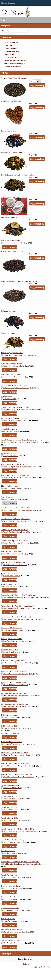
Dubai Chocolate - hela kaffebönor (13, 682)
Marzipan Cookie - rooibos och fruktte (15, 752)
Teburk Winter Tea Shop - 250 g (12, 840)
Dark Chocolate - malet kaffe (11, 551)
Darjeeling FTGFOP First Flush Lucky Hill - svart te (19, 281)
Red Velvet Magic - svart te (11, 240)
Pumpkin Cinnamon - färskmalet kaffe (14, 704)
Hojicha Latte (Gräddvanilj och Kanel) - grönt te (18, 175)
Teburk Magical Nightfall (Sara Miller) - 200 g (17, 829)
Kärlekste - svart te (7, 396)
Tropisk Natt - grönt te (9, 333)
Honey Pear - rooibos (8, 453)
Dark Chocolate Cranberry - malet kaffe (15, 763)
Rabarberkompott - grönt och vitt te (13, 660)
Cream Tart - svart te (8, 918)
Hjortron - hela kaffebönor (10, 897)
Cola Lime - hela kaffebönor (11, 101)
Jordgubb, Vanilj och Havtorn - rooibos (15, 407)
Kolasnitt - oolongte (8, 311)
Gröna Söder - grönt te (9, 429)
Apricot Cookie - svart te (10, 908)
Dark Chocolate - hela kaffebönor (13, 562)
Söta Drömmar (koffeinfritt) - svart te (14, 385)
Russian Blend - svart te (9, 649)
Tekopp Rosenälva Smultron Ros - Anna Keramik (18, 595)
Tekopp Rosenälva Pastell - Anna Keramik (16, 617)
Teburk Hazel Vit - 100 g (10, 796)
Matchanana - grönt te (9, 217)
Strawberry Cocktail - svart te (11, 940)
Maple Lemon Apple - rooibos (12, 929)
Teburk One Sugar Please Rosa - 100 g (14, 529)
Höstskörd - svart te (8, 850)
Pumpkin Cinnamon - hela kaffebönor (14, 693)
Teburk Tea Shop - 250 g (10, 875)
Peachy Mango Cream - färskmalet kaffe (15, 464)
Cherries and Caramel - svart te (12, 251)
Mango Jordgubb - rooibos (10, 486)
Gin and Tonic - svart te (9, 573)
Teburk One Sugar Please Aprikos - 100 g (15, 519)
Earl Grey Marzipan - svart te (11, 638)
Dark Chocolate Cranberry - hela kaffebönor (16, 774)
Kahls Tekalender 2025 (9, 726)
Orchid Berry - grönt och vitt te (12, 352)
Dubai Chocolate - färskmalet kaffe (13, 671)
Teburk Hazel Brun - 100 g (10, 785)
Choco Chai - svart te (8, 584)
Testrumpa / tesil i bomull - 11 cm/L (14, 197)
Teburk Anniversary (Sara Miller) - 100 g (15, 508)
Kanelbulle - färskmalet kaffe (11, 363)
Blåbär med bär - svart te (9, 715)
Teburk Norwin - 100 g (9, 807)
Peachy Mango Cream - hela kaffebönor (15, 475)
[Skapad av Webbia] (42, 967)
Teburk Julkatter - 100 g (9, 818)
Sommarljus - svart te (8, 131)
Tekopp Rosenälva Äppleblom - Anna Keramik (17, 606)
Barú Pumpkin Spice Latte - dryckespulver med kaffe (20, 861)
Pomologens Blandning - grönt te (13, 152)
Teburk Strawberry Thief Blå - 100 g (14, 540)
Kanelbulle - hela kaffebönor (11, 374)
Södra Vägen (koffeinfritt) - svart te (13, 418)
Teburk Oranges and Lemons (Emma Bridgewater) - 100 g (21, 440)
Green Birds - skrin (8, 497)
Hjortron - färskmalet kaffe (10, 886)
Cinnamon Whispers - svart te (11, 741)
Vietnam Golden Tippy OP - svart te (14, 78)
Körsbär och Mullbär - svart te (11, 628)
